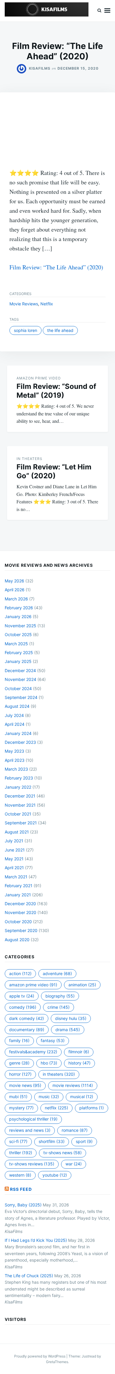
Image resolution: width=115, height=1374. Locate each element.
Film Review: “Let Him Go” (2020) (54, 471)
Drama (67, 1029)
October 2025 (18, 634)
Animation (82, 984)
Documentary (26, 1029)
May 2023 (14, 751)
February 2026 (19, 607)
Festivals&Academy (33, 1051)
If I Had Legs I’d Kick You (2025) (36, 1240)
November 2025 (20, 625)
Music (49, 1096)
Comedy (22, 1007)
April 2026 (14, 589)
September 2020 (21, 930)
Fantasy (53, 1040)
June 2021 (15, 849)
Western (20, 1175)
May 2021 (14, 858)
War (73, 1163)
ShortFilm (52, 1141)
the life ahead (60, 330)
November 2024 (20, 679)
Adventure (57, 973)
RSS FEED (21, 1189)
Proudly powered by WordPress (40, 1356)
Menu (107, 11)
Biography (60, 995)
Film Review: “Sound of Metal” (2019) (56, 390)
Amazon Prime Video (39, 378)
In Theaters (29, 458)
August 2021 (17, 831)
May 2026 (14, 580)
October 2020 (18, 921)
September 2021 (21, 822)
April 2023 (14, 760)
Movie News (25, 1085)
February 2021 (18, 885)
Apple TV (21, 995)
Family (19, 1040)
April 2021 (14, 867)
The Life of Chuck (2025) (29, 1275)
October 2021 (18, 813)
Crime (58, 1007)
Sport (84, 1141)
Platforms (91, 1107)
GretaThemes (57, 1362)
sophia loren (25, 330)
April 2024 (14, 724)
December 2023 (20, 742)
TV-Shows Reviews (31, 1163)
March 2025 (16, 643)
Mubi (18, 1096)
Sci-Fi (18, 1141)
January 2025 (18, 661)
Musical (81, 1096)
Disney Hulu (70, 1018)
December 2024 (20, 670)
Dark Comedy (26, 1018)
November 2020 (20, 912)
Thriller (20, 1152)
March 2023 (16, 769)
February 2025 (19, 652)
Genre (19, 1062)
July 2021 (14, 840)
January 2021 (18, 894)
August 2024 (17, 706)
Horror (20, 1074)
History (79, 1062)
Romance (75, 1130)
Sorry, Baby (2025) (23, 1204)
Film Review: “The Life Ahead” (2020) (56, 267)
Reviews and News (29, 1130)
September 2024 (21, 697)
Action (20, 973)
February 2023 (19, 777)
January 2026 (18, 616)
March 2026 (16, 598)
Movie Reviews (23, 303)
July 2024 (14, 715)
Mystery (21, 1107)
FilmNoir (78, 1051)
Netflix (46, 303)
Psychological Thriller (33, 1118)
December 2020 (20, 903)
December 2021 (20, 795)
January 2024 (18, 733)
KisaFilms (39, 68)
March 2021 (16, 876)
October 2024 (18, 688)
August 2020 (17, 939)
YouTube (54, 1175)
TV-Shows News (62, 1152)
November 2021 (20, 805)
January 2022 (18, 787)
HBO (49, 1062)
